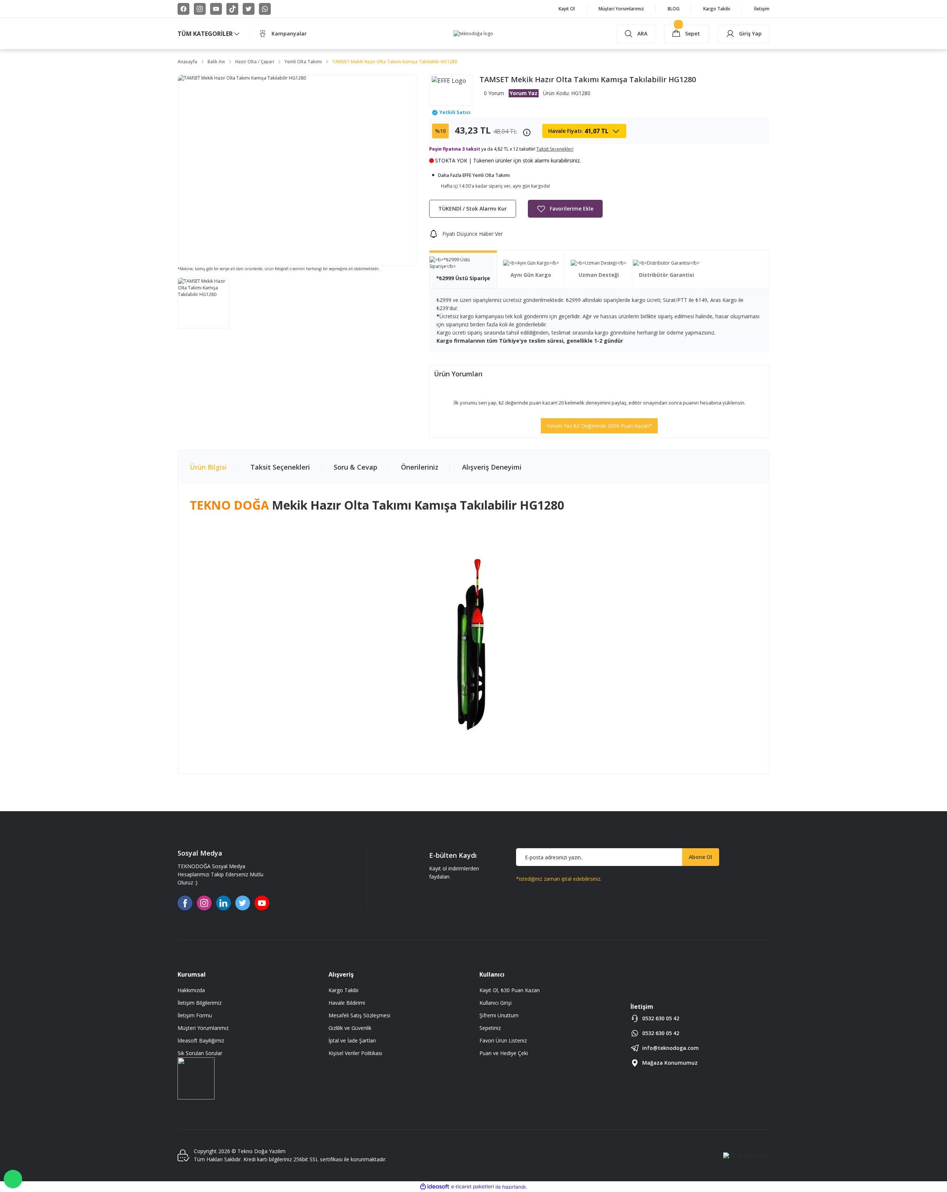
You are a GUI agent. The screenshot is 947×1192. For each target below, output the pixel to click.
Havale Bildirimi (346, 1002)
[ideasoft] (434, 1187)
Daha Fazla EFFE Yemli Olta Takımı (474, 175)
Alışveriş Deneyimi (492, 467)
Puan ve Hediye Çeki (503, 1053)
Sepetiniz (490, 1027)
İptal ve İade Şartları (352, 1040)
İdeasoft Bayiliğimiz (201, 1040)
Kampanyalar (289, 33)
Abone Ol (700, 856)
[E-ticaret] (472, 1186)
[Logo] (473, 33)
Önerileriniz (419, 467)
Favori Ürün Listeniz (503, 1040)
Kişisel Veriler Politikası (355, 1053)
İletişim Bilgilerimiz (200, 1002)
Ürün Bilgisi (208, 467)
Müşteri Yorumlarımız (203, 1027)
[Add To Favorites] (565, 209)
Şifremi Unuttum (499, 1015)
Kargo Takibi (343, 990)
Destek (13, 1179)
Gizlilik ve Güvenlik (349, 1027)
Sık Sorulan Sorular (200, 1053)
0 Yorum (494, 93)
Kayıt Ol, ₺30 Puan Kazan (509, 990)
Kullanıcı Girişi (495, 1002)
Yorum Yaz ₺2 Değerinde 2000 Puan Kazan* (599, 425)
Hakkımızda (191, 990)
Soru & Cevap (355, 467)
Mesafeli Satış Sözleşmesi (359, 1015)
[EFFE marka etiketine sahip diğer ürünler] (451, 90)
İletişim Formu (195, 1015)
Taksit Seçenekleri (280, 467)
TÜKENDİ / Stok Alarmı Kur (472, 208)
